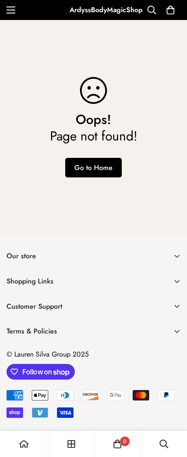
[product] (24, 444)
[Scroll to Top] (171, 411)
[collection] (71, 444)
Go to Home (93, 168)
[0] (170, 10)
